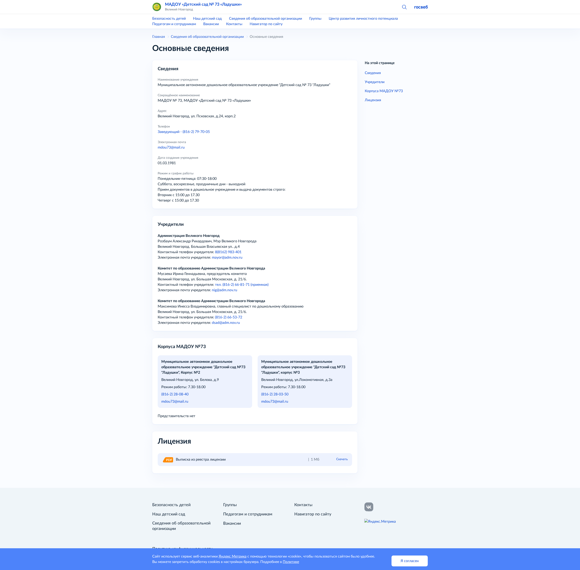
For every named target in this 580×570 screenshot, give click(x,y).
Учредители (374, 82)
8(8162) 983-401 (228, 252)
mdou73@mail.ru (171, 147)
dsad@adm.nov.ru (226, 323)
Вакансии (211, 24)
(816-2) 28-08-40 (174, 394)
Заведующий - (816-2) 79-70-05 (184, 132)
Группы (315, 18)
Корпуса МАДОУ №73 (384, 91)
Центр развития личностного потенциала (363, 18)
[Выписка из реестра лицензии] (167, 459)
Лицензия (373, 100)
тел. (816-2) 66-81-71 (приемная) (241, 284)
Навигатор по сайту (266, 24)
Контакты (234, 24)
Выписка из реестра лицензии (201, 459)
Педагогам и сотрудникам (174, 24)
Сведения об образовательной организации (265, 18)
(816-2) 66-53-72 (228, 317)
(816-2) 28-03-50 (274, 394)
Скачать (342, 459)
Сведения (373, 73)
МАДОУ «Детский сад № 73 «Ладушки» (203, 4)
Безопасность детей (169, 18)
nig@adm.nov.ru (224, 290)
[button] (404, 7)
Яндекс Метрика (232, 556)
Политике (291, 562)
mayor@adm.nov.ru (227, 257)
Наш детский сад (207, 18)
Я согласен (410, 561)
